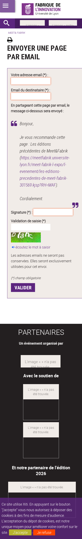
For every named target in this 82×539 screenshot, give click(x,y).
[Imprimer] (11, 40)
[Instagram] (63, 22)
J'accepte (20, 532)
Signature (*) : (21, 212)
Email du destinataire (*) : (30, 90)
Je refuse (44, 532)
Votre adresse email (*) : (29, 74)
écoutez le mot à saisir (33, 247)
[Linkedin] (32, 22)
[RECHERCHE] (8, 23)
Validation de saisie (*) (28, 220)
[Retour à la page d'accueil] (41, 9)
